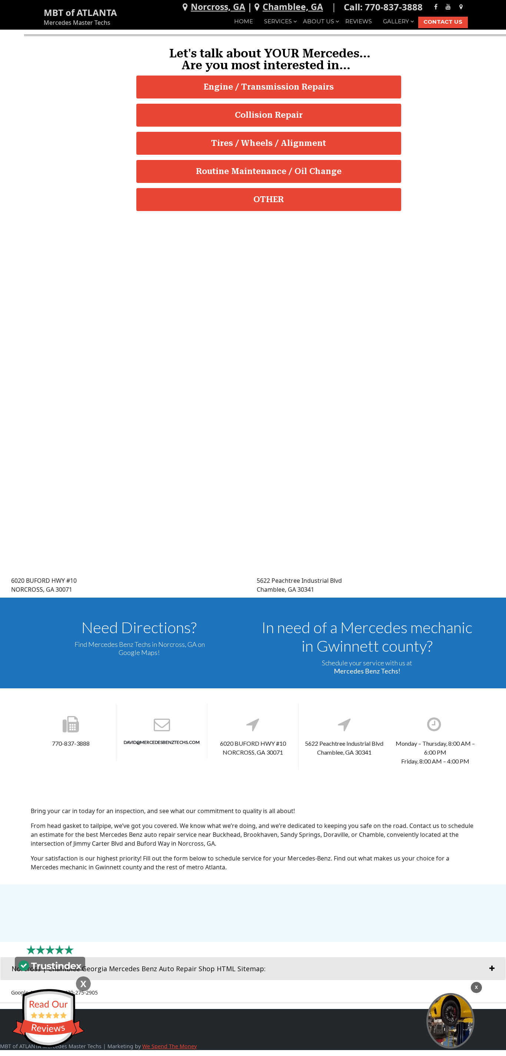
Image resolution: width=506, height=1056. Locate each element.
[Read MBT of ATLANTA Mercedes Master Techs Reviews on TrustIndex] (50, 965)
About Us (318, 21)
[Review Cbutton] (48, 1018)
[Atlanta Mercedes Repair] (450, 1021)
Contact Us (442, 21)
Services (278, 21)
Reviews (358, 21)
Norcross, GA (218, 7)
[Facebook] (435, 6)
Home (243, 21)
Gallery (396, 21)
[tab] (253, 968)
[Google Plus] (461, 6)
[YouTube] (448, 6)
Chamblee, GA (293, 7)
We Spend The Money (169, 1046)
